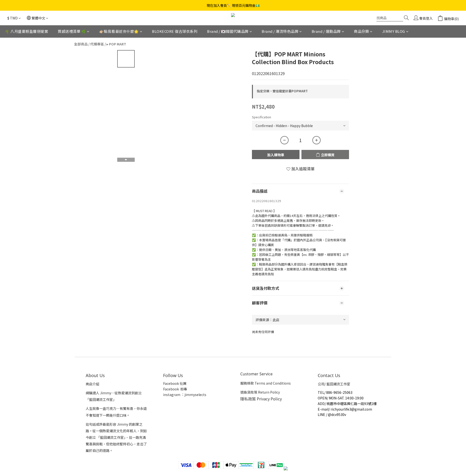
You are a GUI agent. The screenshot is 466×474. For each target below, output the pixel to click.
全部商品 (81, 44)
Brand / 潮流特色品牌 (280, 31)
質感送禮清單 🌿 (72, 31)
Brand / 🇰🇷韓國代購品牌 (228, 31)
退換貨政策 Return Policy (260, 392)
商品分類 (361, 31)
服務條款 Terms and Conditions (265, 383)
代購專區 (97, 44)
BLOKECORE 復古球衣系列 (174, 31)
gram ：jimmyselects (188, 394)
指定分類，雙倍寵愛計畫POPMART (282, 91)
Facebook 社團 (175, 383)
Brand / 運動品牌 (326, 31)
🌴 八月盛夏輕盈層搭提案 (26, 31)
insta (167, 394)
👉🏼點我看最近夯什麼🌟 (119, 31)
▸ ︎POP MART (116, 44)
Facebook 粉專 (175, 389)
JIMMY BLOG (393, 31)
